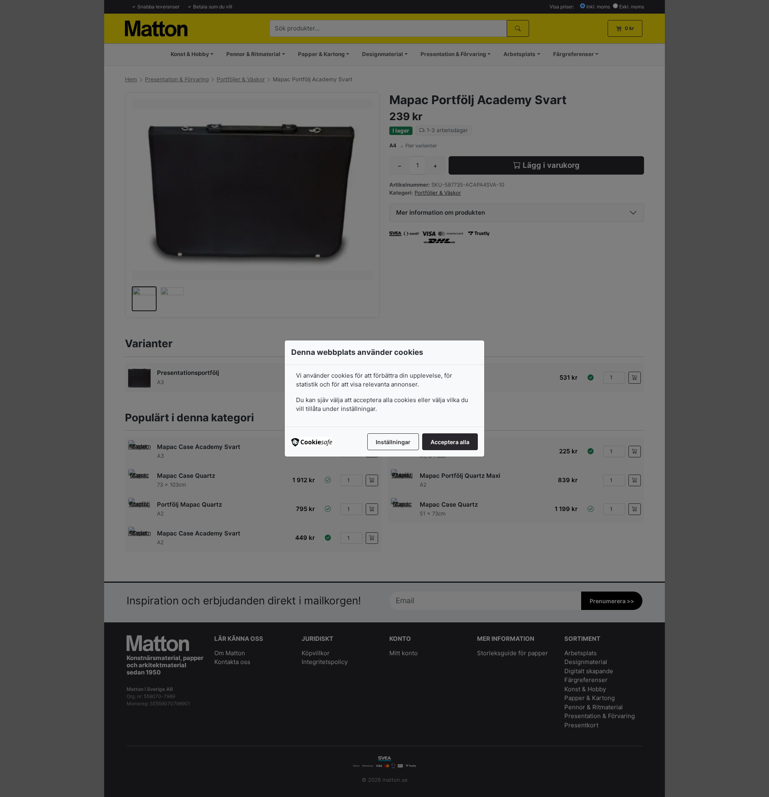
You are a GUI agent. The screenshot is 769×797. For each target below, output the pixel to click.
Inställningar (393, 442)
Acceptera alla (450, 442)
